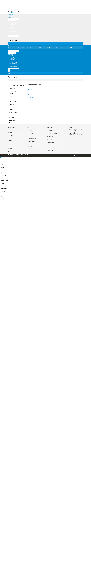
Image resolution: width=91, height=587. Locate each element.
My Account (30, 133)
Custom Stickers (50, 147)
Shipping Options (31, 141)
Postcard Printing (50, 139)
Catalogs (11, 109)
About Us (30, 89)
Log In (11, 12)
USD (11, 6)
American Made (11, 138)
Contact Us (30, 97)
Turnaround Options (32, 138)
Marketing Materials (20, 47)
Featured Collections (70, 47)
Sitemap (30, 94)
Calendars (11, 104)
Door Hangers (12, 115)
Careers (10, 140)
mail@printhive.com (76, 133)
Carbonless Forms (13, 107)
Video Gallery (30, 144)
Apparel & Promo (59, 47)
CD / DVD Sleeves (13, 112)
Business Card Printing (52, 150)
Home (29, 86)
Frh (13, 3)
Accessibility (10, 135)
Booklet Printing (50, 145)
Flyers (10, 122)
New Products (12, 88)
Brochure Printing (50, 142)
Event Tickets (12, 120)
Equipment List (11, 148)
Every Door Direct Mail (52, 133)
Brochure (11, 99)
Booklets (11, 96)
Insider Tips (30, 130)
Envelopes (11, 117)
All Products (10, 47)
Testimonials (10, 151)
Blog (9, 143)
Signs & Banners (50, 47)
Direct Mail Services (51, 130)
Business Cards (12, 101)
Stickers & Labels (30, 47)
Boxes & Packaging (40, 47)
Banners (11, 93)
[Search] (9, 38)
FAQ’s (29, 92)
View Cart (30, 146)
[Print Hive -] (16, 14)
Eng (11, 0)
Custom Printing (12, 91)
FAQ (29, 136)
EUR (14, 9)
